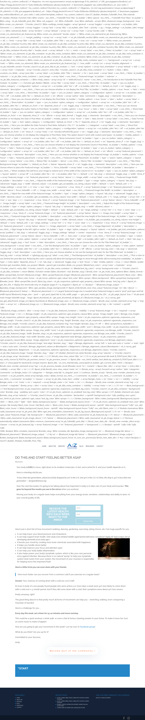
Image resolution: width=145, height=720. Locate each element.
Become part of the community (71, 651)
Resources (90, 446)
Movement (19, 462)
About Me (52, 446)
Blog (81, 446)
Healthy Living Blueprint (103, 697)
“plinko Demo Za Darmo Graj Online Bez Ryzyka (71, 707)
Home (44, 446)
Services (61, 446)
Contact (99, 446)
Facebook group (87, 627)
